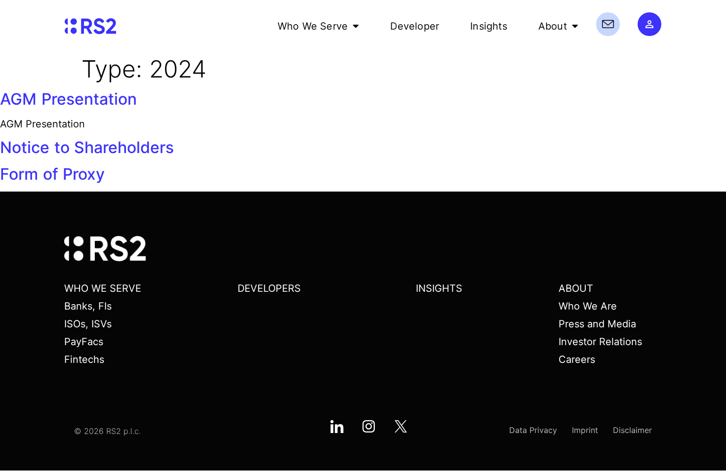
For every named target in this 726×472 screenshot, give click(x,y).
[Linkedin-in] (337, 426)
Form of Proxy (52, 174)
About (552, 26)
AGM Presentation (68, 99)
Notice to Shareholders (87, 147)
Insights (488, 26)
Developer (414, 26)
